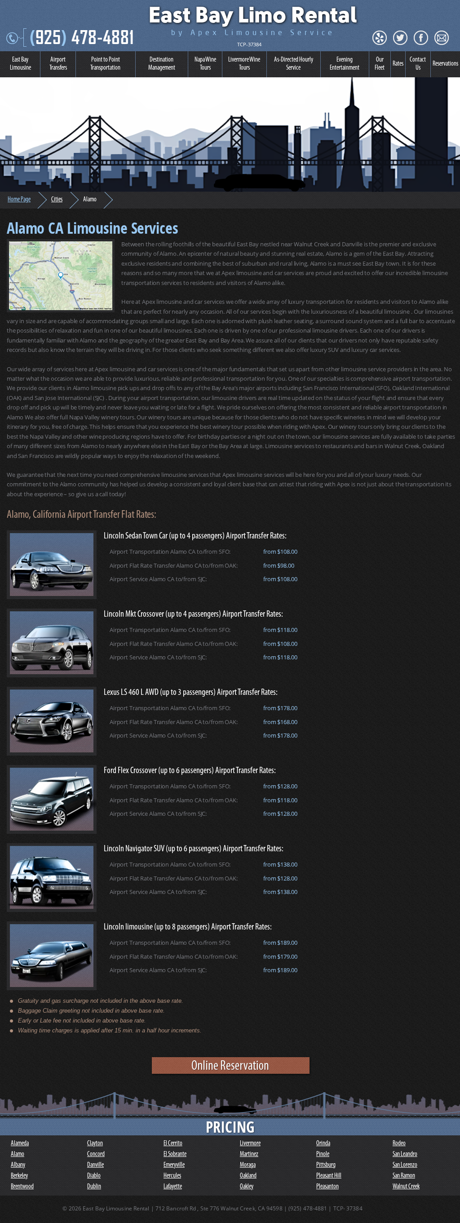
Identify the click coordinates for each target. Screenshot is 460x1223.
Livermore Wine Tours (244, 64)
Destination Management (161, 64)
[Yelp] (379, 38)
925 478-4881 (82, 37)
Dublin (94, 1186)
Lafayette (173, 1186)
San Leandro (405, 1154)
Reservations (445, 64)
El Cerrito (173, 1143)
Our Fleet (380, 64)
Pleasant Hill (328, 1176)
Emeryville (174, 1165)
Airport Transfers (58, 64)
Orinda (323, 1143)
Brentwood (22, 1186)
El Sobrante (175, 1154)
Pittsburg (326, 1165)
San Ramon (404, 1176)
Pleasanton (327, 1186)
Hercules (172, 1176)
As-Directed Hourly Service (293, 64)
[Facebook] (421, 38)
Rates (398, 64)
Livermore (250, 1143)
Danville (95, 1165)
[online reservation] (231, 1074)
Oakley (246, 1186)
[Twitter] (400, 38)
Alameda (20, 1143)
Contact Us (418, 64)
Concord (96, 1154)
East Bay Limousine (20, 64)
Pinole (322, 1154)
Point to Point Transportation (105, 64)
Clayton (95, 1143)
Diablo (94, 1176)
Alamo (17, 1154)
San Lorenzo (405, 1165)
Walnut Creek (406, 1186)
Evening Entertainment (344, 64)
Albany (18, 1165)
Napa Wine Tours (205, 64)
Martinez (249, 1154)
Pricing (230, 1126)
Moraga (248, 1165)
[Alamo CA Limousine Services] (61, 275)
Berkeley (19, 1176)
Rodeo (399, 1143)
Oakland (248, 1176)
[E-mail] (441, 38)
